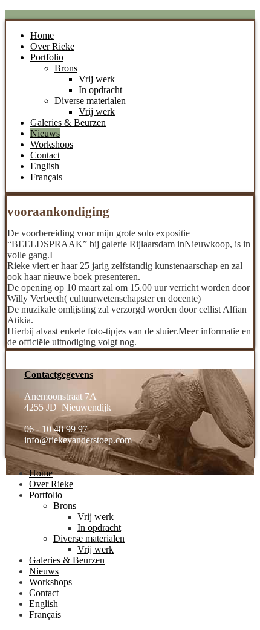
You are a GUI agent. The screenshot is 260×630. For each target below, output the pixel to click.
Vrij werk (97, 79)
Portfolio (46, 57)
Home (42, 35)
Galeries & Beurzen (68, 122)
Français (46, 177)
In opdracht (100, 90)
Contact (45, 155)
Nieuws (45, 133)
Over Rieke (52, 46)
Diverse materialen (90, 101)
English (44, 166)
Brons (65, 68)
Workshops (51, 144)
